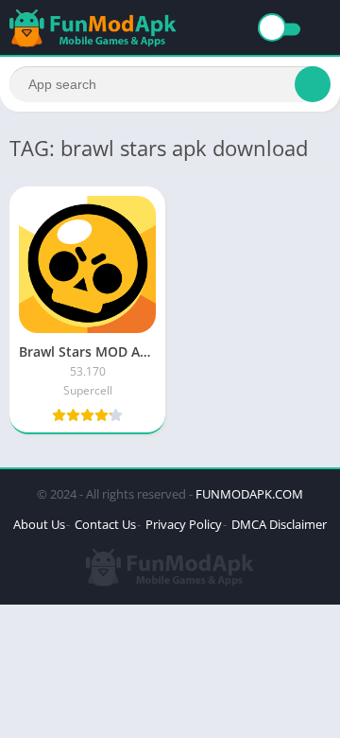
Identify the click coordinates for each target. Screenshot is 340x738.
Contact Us (105, 524)
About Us (39, 524)
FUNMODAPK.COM (249, 493)
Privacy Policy (183, 524)
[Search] (313, 84)
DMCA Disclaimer (279, 524)
